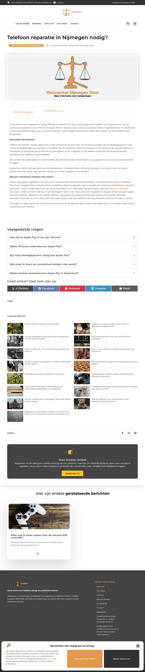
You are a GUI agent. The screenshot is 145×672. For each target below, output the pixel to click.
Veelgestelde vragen (54, 110)
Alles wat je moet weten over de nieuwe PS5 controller (39, 536)
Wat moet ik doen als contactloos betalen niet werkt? (72, 264)
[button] (138, 645)
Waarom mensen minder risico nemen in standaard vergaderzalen (110, 325)
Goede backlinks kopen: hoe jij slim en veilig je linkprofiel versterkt (107, 619)
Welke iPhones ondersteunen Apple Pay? (72, 246)
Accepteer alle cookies (85, 659)
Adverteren (101, 612)
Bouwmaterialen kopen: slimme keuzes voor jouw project (114, 362)
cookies (50, 659)
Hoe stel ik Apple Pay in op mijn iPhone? (72, 237)
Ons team (62, 23)
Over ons (49, 23)
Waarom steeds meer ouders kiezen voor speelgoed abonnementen (110, 400)
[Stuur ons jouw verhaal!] (72, 451)
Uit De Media (22, 23)
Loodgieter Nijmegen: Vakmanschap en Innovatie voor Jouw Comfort (114, 387)
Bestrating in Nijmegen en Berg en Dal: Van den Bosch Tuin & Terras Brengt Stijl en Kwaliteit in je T (47, 413)
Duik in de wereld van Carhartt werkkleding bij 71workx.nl (113, 350)
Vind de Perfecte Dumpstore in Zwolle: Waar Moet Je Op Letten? (48, 362)
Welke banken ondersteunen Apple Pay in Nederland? (72, 273)
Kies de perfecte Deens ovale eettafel (42, 324)
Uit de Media (102, 603)
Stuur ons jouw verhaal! (72, 459)
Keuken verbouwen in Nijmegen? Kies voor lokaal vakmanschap (48, 400)
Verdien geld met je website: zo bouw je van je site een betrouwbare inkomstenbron (108, 630)
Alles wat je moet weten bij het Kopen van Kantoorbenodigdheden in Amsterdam (44, 387)
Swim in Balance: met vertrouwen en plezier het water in (47, 350)
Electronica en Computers (26, 45)
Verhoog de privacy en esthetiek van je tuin (44, 374)
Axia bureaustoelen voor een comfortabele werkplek (111, 337)
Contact (74, 23)
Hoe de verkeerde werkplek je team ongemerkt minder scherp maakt (47, 337)
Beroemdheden (103, 599)
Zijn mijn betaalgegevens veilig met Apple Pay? (72, 255)
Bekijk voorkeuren (121, 659)
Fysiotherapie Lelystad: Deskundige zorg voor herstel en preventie (112, 375)
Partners (36, 23)
